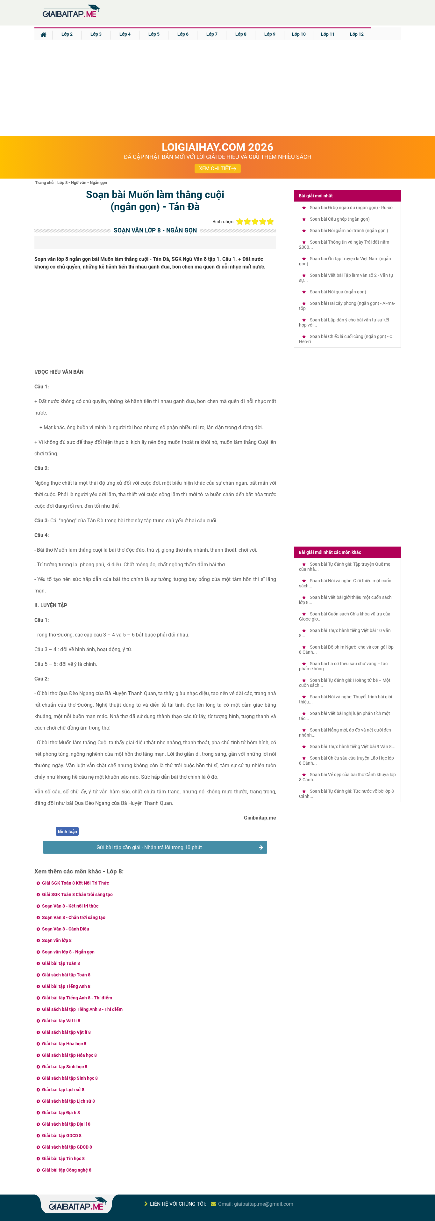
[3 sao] (255, 221)
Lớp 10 (299, 34)
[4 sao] (263, 221)
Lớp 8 (240, 34)
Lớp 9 (269, 34)
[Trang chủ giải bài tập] (71, 17)
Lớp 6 (183, 34)
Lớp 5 (154, 34)
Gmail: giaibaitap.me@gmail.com (255, 1204)
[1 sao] (240, 221)
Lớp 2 (67, 34)
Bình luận (67, 831)
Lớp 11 (328, 34)
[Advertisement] (217, 88)
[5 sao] (270, 221)
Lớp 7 (212, 34)
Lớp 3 (96, 34)
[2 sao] (247, 221)
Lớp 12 (357, 34)
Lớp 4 (125, 34)
